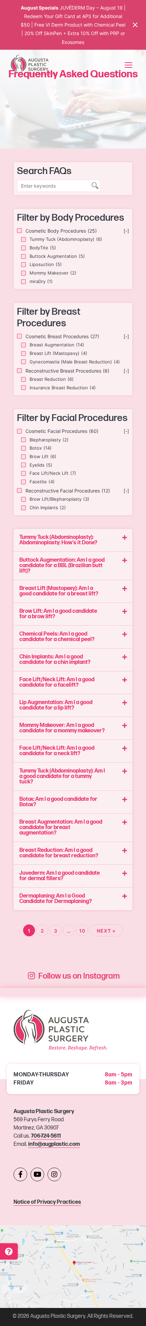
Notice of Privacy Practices (47, 1202)
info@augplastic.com (54, 1144)
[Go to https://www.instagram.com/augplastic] (54, 1174)
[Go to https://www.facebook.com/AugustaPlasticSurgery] (20, 1174)
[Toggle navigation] (128, 65)
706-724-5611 (46, 1136)
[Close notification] (135, 25)
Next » (106, 931)
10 (82, 931)
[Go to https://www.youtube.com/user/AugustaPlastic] (37, 1174)
